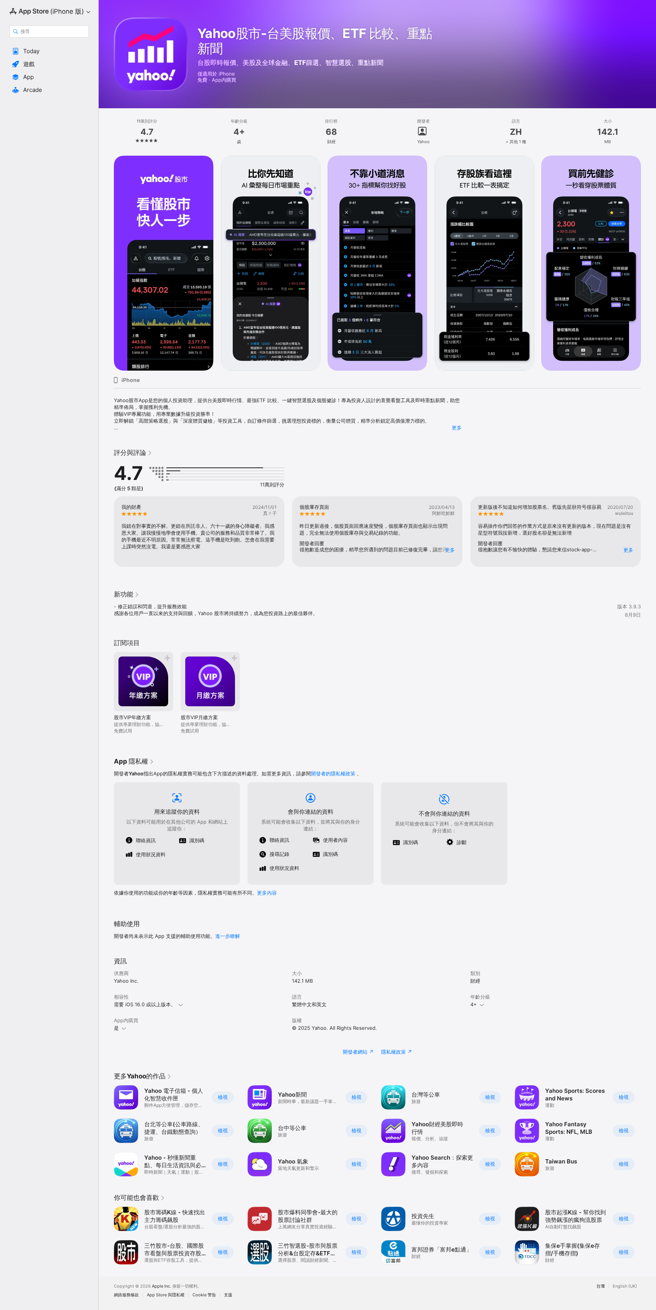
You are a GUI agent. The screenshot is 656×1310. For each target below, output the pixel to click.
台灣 (600, 1286)
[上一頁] (106, 263)
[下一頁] (648, 263)
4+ (473, 1004)
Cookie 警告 (204, 1295)
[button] (49, 51)
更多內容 (267, 893)
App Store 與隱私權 (165, 1295)
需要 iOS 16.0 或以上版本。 (145, 1004)
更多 (457, 428)
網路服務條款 (126, 1295)
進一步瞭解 (227, 936)
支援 (228, 1295)
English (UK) (625, 1286)
